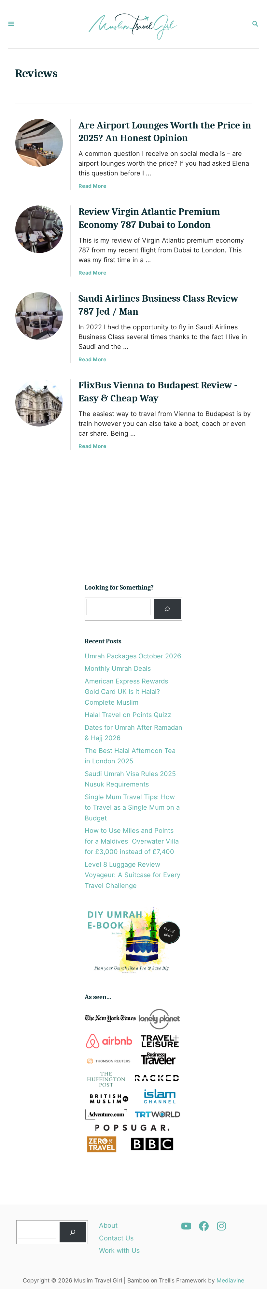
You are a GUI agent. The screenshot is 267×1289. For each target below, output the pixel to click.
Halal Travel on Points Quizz (128, 715)
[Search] (167, 609)
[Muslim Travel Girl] (133, 24)
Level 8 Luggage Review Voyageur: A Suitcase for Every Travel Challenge (132, 875)
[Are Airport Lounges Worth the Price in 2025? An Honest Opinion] (39, 143)
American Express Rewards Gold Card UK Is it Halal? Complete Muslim (126, 691)
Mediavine (230, 1280)
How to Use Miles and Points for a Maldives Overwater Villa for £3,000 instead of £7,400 (132, 841)
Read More (92, 186)
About (108, 1225)
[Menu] (11, 24)
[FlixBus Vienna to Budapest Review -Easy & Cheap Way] (39, 403)
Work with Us (119, 1250)
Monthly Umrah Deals (118, 668)
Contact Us (116, 1238)
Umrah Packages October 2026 (133, 656)
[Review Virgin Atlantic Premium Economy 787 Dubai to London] (39, 229)
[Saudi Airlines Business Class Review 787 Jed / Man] (39, 316)
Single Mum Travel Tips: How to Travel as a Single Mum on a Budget (132, 807)
